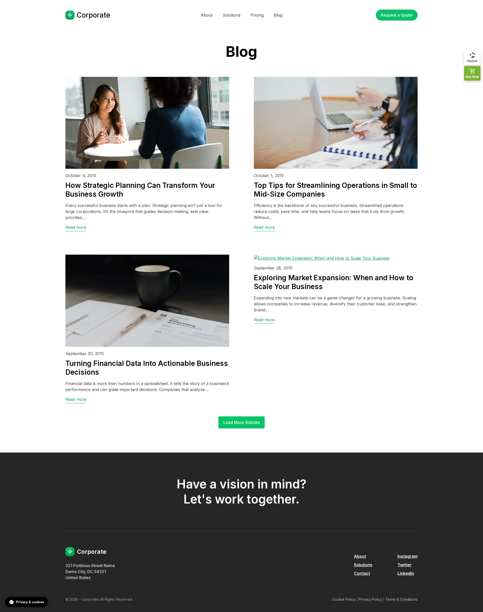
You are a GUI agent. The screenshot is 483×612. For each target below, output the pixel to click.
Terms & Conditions (401, 599)
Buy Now (472, 77)
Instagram (407, 556)
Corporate (93, 15)
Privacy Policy (370, 599)
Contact (362, 573)
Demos (472, 61)
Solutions (363, 564)
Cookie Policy (343, 599)
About (360, 556)
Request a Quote (397, 15)
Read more (75, 227)
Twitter (404, 564)
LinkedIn (405, 573)
